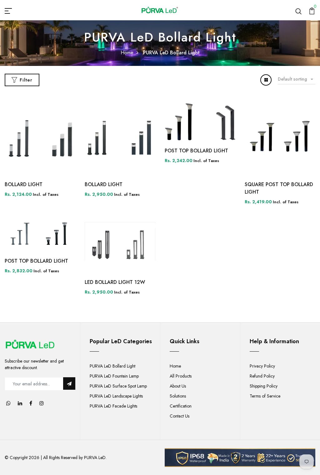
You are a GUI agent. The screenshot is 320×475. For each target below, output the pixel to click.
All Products (181, 376)
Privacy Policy (262, 366)
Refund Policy (262, 376)
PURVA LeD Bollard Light (112, 366)
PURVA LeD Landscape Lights (116, 396)
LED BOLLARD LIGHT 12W (115, 282)
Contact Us (179, 416)
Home (127, 52)
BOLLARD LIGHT (23, 184)
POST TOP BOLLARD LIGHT (196, 150)
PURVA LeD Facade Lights (113, 406)
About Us (178, 386)
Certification (181, 406)
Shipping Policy (264, 386)
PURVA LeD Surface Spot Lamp (118, 386)
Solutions (178, 396)
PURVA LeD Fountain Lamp (114, 376)
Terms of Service (265, 396)
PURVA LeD (95, 457)
